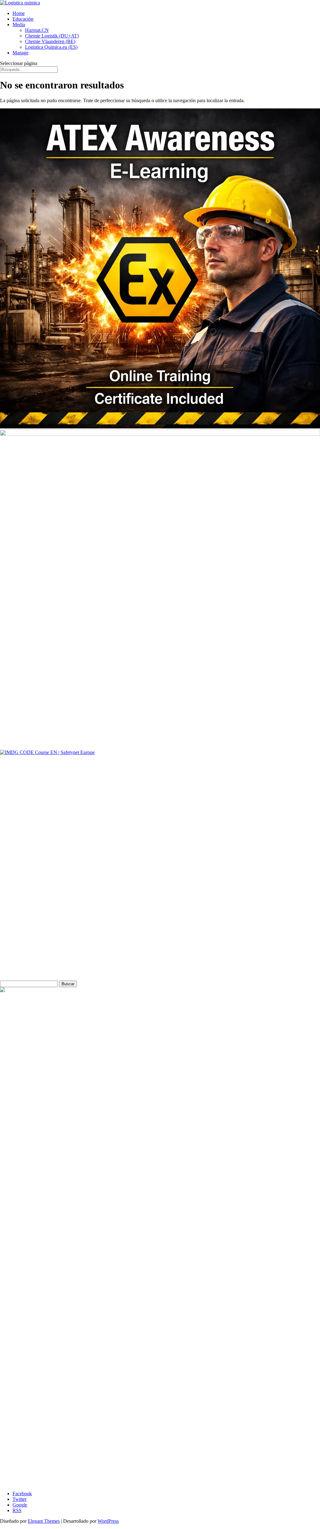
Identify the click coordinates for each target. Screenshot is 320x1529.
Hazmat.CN (37, 30)
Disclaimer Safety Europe (29, 846)
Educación (22, 19)
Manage (20, 52)
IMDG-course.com (19, 940)
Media (18, 24)
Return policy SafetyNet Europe (31, 825)
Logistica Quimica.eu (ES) (51, 47)
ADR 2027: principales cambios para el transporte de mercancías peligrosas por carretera (99, 1483)
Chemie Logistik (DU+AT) (52, 35)
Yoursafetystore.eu (18, 909)
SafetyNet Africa (16, 898)
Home (18, 13)
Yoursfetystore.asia (18, 919)
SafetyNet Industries (20, 951)
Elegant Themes (44, 1521)
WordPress (108, 1521)
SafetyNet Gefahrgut (20, 962)
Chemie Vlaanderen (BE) (50, 41)
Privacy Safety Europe (25, 836)
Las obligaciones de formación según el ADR (57, 1477)
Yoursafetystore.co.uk (21, 930)
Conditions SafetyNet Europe (29, 857)
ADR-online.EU (16, 887)
